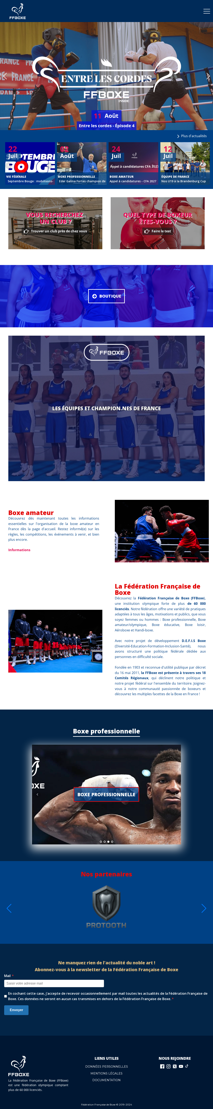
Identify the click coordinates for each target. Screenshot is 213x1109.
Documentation (106, 1080)
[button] (5, 76)
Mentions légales (106, 1073)
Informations (19, 550)
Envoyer (16, 1010)
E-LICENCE (106, 794)
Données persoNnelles (106, 1066)
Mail (9, 975)
